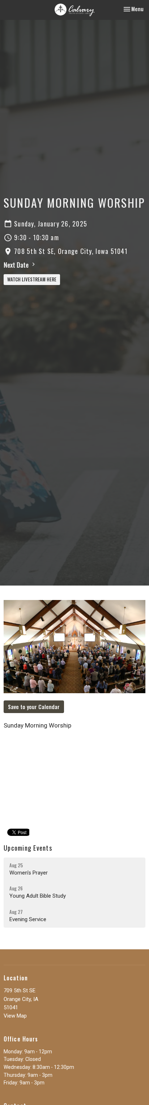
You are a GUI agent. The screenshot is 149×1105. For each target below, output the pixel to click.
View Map (15, 1016)
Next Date (17, 264)
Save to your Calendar (34, 707)
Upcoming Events (28, 848)
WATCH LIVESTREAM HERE (31, 279)
